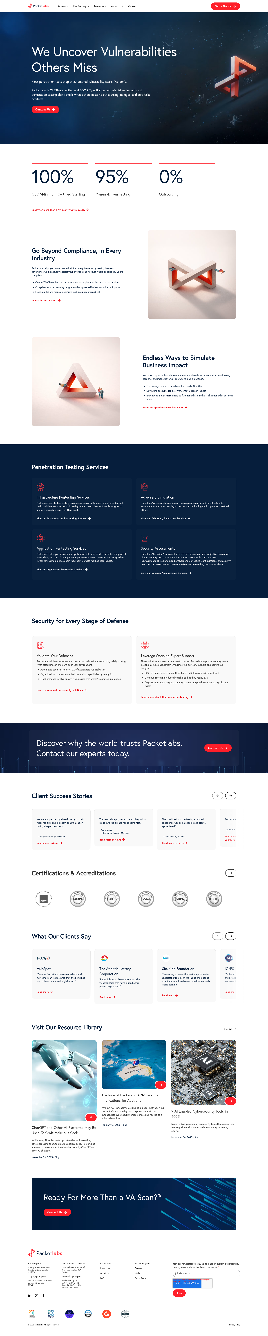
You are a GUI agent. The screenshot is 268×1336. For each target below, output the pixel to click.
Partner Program (142, 1263)
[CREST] (51, 1314)
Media (137, 1273)
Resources (105, 1268)
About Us (104, 1273)
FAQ (102, 1278)
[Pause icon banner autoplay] (230, 873)
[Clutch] (125, 1314)
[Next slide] (230, 795)
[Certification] (69, 1314)
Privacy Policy (234, 1325)
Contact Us (105, 1263)
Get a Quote (140, 1278)
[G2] (106, 1314)
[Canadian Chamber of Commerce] (32, 1314)
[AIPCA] (88, 1314)
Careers (138, 1268)
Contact (132, 6)
